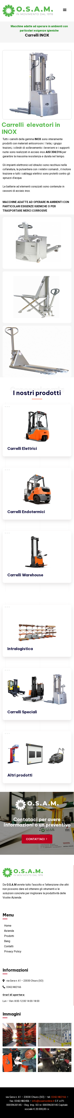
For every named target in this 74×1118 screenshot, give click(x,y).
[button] (65, 9)
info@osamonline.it (43, 1100)
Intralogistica (20, 648)
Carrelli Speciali (22, 712)
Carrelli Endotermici (26, 511)
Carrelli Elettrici (22, 448)
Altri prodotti (19, 775)
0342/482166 (13, 987)
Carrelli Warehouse (25, 575)
